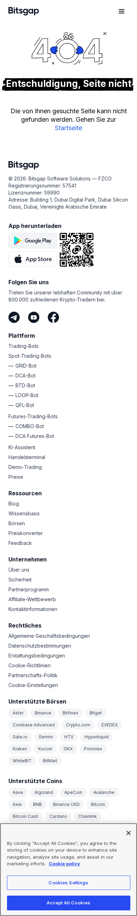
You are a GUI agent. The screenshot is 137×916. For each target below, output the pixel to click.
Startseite (68, 128)
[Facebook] (53, 317)
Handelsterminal (26, 457)
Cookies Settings (68, 882)
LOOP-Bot (26, 395)
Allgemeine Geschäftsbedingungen (49, 636)
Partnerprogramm (28, 589)
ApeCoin (73, 792)
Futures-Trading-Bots (33, 416)
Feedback (20, 543)
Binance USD (66, 804)
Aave (18, 792)
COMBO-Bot (29, 426)
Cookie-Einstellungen (33, 685)
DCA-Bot (25, 376)
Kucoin (45, 748)
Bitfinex (70, 712)
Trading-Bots (23, 346)
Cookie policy (64, 863)
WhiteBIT (22, 760)
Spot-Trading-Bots (29, 356)
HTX (68, 736)
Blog (13, 504)
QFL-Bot (24, 405)
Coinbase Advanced (34, 724)
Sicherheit (20, 580)
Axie (17, 804)
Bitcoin (98, 804)
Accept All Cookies (68, 902)
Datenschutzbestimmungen (39, 646)
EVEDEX (110, 724)
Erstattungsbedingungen (36, 656)
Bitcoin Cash (25, 816)
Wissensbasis (24, 513)
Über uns (19, 570)
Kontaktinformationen (32, 609)
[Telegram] (14, 317)
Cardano (58, 816)
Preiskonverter (25, 533)
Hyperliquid (97, 736)
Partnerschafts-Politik (33, 675)
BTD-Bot (25, 385)
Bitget (96, 712)
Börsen (16, 523)
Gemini (46, 736)
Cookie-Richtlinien (29, 665)
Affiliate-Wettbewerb (32, 599)
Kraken (20, 748)
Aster (18, 712)
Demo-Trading (25, 467)
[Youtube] (33, 317)
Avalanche (104, 792)
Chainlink (87, 816)
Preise (15, 477)
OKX (68, 748)
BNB (37, 804)
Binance (43, 712)
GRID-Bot (26, 366)
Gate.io (20, 736)
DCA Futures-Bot (34, 436)
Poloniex (93, 748)
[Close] (128, 833)
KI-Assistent (21, 447)
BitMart (50, 760)
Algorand (43, 792)
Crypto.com (78, 724)
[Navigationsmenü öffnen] (122, 11)
